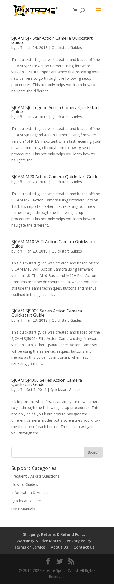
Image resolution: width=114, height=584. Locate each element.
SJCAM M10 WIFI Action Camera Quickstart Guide (53, 244)
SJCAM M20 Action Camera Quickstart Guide (54, 176)
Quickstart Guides (67, 47)
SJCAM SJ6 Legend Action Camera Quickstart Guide (55, 110)
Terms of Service (29, 547)
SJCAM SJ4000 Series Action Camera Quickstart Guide (46, 382)
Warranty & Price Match (39, 540)
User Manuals (23, 508)
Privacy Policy (79, 540)
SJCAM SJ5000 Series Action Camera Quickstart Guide (46, 313)
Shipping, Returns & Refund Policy (54, 534)
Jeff (19, 47)
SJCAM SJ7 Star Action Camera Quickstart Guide (52, 40)
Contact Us (84, 547)
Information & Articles (30, 492)
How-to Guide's (24, 484)
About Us (59, 547)
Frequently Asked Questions (35, 476)
